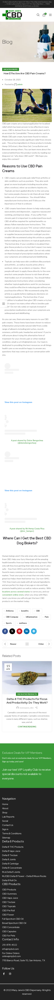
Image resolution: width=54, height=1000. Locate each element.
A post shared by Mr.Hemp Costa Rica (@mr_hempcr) (27, 529)
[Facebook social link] (5, 631)
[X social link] (12, 631)
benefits (25, 611)
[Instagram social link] (10, 974)
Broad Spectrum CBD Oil (14, 923)
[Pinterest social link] (19, 631)
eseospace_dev (27, 707)
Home (5, 804)
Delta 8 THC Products (27, 694)
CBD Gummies (9, 893)
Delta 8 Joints (9, 859)
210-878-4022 (9, 944)
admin (20, 84)
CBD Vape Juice (10, 898)
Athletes (10, 611)
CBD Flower (8, 914)
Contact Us (7, 825)
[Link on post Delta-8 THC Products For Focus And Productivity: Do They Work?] (27, 677)
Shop (4, 812)
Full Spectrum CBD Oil (12, 918)
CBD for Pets (8, 935)
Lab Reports (8, 816)
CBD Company (12, 617)
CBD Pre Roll (8, 910)
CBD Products (9, 889)
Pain (47, 617)
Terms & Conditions (11, 833)
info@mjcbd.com (10, 949)
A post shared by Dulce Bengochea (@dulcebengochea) (27, 441)
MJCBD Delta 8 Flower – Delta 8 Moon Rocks (24, 876)
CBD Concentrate (11, 927)
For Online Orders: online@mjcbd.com (11, 955)
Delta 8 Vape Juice (11, 851)
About (5, 808)
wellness (23, 623)
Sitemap (6, 837)
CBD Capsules (9, 931)
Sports (9, 623)
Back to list (27, 644)
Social (5, 821)
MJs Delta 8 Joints (11, 872)
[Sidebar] (3, 303)
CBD (38, 611)
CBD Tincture (8, 902)
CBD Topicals (8, 906)
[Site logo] (12, 14)
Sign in (5, 829)
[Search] (38, 15)
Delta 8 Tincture (10, 855)
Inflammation (31, 617)
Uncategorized (11, 69)
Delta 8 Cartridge (10, 863)
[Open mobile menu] (50, 15)
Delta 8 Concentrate (12, 867)
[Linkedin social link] (27, 631)
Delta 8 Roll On (9, 880)
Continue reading (27, 727)
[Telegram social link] (34, 631)
